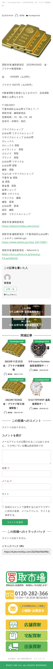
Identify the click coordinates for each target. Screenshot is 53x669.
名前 (5, 468)
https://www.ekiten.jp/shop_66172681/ (24, 242)
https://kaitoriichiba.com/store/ (20, 226)
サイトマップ (39, 658)
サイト (5, 494)
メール (7, 481)
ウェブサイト (11, 294)
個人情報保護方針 (24, 658)
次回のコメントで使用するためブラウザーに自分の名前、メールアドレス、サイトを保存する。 (27, 511)
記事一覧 (10, 289)
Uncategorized (34, 15)
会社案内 (11, 658)
